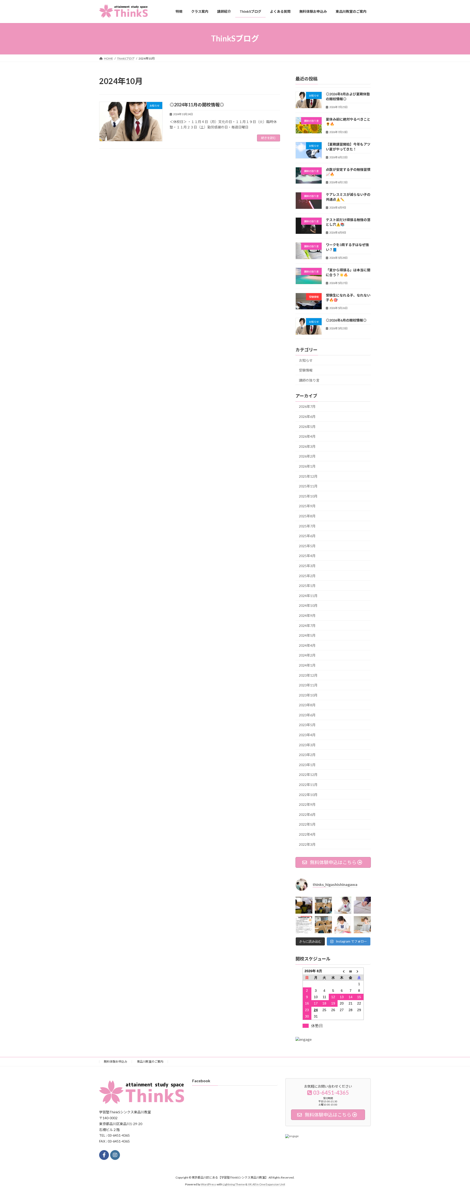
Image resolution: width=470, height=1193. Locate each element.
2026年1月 (307, 466)
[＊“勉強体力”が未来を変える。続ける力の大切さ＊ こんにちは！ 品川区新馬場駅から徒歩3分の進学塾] (362, 924)
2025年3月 (307, 566)
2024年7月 (307, 625)
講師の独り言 (309, 380)
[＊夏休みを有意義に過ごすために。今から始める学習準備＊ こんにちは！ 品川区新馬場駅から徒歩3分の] (342, 905)
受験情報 (306, 370)
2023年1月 (307, 764)
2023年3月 (307, 745)
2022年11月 (308, 785)
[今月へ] (350, 971)
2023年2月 (307, 755)
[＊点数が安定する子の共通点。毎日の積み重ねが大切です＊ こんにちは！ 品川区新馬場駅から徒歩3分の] (362, 905)
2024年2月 (307, 655)
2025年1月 (307, 586)
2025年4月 (307, 556)
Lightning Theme (234, 1184)
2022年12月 (308, 774)
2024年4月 (307, 645)
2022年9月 (307, 804)
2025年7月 (307, 526)
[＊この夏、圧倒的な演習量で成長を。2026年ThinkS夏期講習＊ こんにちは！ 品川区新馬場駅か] (303, 924)
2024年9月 (307, 615)
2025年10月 (308, 496)
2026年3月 (307, 446)
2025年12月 (308, 476)
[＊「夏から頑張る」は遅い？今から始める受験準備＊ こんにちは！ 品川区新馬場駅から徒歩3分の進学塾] (342, 924)
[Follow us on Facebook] (104, 1155)
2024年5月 (307, 635)
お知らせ (306, 360)
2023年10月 (308, 695)
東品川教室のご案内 (150, 1061)
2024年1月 (307, 665)
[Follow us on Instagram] (115, 1155)
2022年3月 (307, 844)
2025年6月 (307, 536)
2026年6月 (307, 416)
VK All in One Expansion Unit (266, 1184)
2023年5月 (307, 725)
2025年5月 (307, 546)
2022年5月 (307, 824)
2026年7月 (307, 406)
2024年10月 (308, 605)
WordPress (208, 1184)
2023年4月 (307, 735)
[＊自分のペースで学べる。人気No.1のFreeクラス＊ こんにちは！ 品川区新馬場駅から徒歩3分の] (323, 924)
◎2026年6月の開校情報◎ (346, 320)
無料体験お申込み (115, 1061)
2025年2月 (307, 575)
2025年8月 (307, 516)
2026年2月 (307, 456)
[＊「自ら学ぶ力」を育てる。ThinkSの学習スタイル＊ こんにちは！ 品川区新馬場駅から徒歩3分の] (303, 905)
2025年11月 (308, 486)
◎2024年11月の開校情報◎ (197, 104)
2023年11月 (308, 685)
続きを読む (268, 138)
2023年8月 (307, 705)
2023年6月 (307, 715)
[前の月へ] (342, 971)
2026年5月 (307, 426)
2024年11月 (308, 595)
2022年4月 (307, 834)
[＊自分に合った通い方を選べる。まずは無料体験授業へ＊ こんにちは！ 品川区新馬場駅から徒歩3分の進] (323, 905)
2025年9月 (307, 506)
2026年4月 (307, 436)
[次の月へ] (359, 971)
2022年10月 (308, 794)
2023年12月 (308, 675)
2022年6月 (307, 814)
